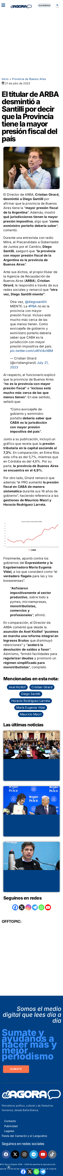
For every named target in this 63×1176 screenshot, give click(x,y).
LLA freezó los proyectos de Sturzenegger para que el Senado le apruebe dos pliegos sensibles (31, 771)
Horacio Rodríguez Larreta (30, 701)
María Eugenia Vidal (30, 707)
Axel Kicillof (17, 687)
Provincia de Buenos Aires (29, 79)
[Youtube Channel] (48, 907)
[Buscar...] (57, 5)
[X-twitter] (15, 1154)
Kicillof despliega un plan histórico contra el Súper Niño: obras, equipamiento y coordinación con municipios (30, 882)
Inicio (5, 79)
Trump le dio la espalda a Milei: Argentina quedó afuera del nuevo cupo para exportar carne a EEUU (31, 826)
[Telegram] (43, 1172)
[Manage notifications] (8, 1167)
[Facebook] (23, 1172)
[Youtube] (43, 1154)
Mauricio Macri (30, 714)
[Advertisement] (31, 41)
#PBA (32, 306)
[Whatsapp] (36, 1172)
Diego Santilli (30, 694)
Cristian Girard (41, 687)
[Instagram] (28, 907)
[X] (30, 1172)
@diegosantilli (36, 302)
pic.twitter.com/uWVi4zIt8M (31, 351)
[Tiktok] (52, 1154)
